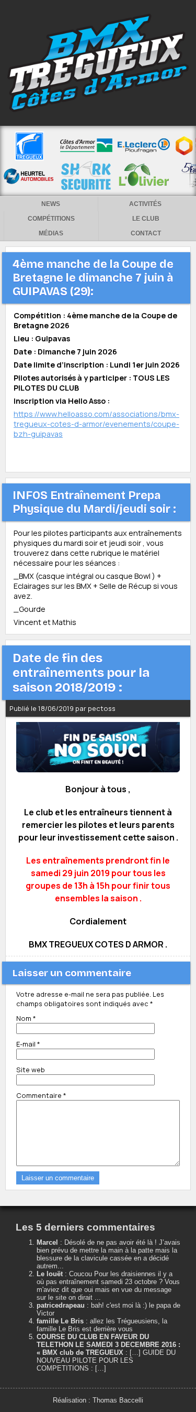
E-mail (28, 1044)
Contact (146, 233)
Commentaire (41, 1095)
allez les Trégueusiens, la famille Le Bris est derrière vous (102, 1325)
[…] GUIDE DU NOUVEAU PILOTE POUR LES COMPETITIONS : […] (106, 1360)
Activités (145, 204)
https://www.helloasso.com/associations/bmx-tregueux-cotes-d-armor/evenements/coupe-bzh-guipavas (96, 424)
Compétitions (51, 218)
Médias (51, 233)
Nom (26, 1018)
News (50, 204)
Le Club (145, 218)
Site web (30, 1069)
